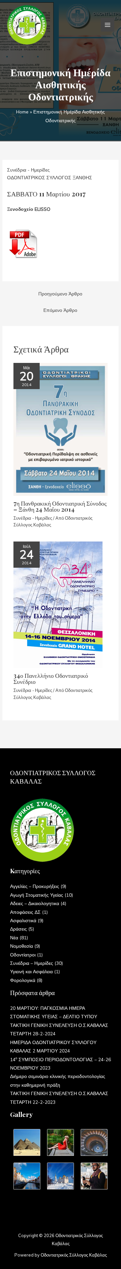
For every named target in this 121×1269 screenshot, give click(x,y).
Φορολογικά (22, 980)
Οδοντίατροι (23, 954)
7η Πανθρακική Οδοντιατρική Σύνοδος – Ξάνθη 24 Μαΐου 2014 (60, 506)
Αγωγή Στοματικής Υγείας (36, 895)
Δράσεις (18, 929)
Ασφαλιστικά (23, 920)
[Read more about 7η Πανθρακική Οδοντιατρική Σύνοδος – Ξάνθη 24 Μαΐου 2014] (60, 428)
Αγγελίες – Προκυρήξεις (34, 886)
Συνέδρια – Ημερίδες (31, 963)
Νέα (14, 937)
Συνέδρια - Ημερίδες (28, 170)
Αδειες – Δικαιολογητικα (34, 903)
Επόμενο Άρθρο (60, 310)
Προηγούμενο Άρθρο (60, 293)
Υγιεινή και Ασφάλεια (31, 971)
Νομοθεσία (21, 946)
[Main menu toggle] (108, 25)
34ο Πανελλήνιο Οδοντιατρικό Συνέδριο (50, 678)
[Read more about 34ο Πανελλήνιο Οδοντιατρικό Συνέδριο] (58, 604)
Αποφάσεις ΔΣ (25, 912)
